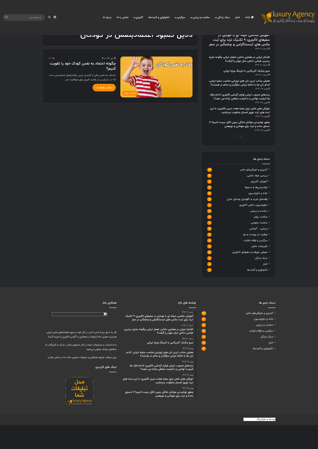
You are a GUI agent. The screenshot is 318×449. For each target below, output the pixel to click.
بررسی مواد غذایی (257, 176)
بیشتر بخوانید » (104, 87)
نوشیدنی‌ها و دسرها (256, 187)
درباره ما (107, 17)
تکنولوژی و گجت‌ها (159, 17)
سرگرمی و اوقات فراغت (255, 240)
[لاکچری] (287, 17)
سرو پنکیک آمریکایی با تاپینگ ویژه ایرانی (246, 71)
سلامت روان (261, 217)
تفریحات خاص (259, 246)
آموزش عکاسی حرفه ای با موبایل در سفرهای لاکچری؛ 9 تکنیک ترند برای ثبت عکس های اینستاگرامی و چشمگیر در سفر (239, 40)
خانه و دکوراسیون (258, 193)
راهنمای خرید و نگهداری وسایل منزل (247, 199)
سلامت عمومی (259, 223)
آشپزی (139, 17)
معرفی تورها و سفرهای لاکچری (250, 252)
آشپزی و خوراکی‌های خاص (254, 169)
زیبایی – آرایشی (258, 229)
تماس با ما (122, 17)
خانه (248, 17)
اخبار (237, 17)
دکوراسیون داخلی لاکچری (253, 205)
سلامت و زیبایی (201, 17)
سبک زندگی (223, 17)
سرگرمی (181, 17)
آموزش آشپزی (259, 181)
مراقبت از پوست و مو (255, 234)
